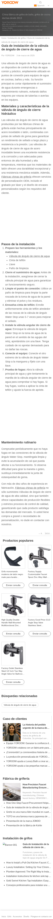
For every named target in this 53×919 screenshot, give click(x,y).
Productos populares (18, 540)
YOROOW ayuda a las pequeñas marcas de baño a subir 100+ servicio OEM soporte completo (28, 766)
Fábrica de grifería (16, 778)
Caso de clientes (15, 719)
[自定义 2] (13, 5)
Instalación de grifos (17, 38)
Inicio (3, 38)
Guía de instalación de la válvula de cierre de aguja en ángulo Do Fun (36, 847)
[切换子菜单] (49, 5)
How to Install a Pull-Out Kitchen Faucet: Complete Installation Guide (28, 862)
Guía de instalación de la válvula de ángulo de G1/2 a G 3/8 (28, 807)
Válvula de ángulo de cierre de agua (29, 256)
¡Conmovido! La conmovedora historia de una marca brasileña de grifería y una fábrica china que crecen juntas (28, 752)
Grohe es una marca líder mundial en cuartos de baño (28, 812)
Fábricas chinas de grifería (16, 176)
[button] (2, 806)
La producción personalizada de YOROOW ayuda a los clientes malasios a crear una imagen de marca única (28, 757)
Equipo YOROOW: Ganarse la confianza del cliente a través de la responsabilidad (28, 743)
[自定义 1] (3, 5)
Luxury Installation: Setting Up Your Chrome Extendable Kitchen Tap (28, 867)
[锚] (8, 5)
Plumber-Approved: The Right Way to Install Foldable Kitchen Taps (28, 871)
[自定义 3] (18, 5)
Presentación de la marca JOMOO (23, 821)
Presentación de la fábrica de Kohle (24, 825)
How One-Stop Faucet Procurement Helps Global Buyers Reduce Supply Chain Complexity (28, 803)
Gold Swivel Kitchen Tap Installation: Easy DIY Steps (28, 880)
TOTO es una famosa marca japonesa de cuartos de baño (28, 816)
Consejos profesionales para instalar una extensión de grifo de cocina (28, 885)
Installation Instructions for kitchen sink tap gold (28, 876)
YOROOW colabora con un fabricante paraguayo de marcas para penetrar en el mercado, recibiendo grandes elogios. (28, 748)
